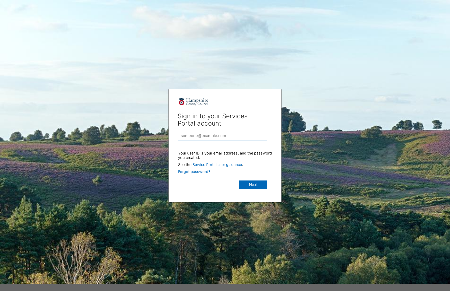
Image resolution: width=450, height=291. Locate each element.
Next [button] (253, 184)
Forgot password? (194, 171)
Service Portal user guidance (217, 164)
